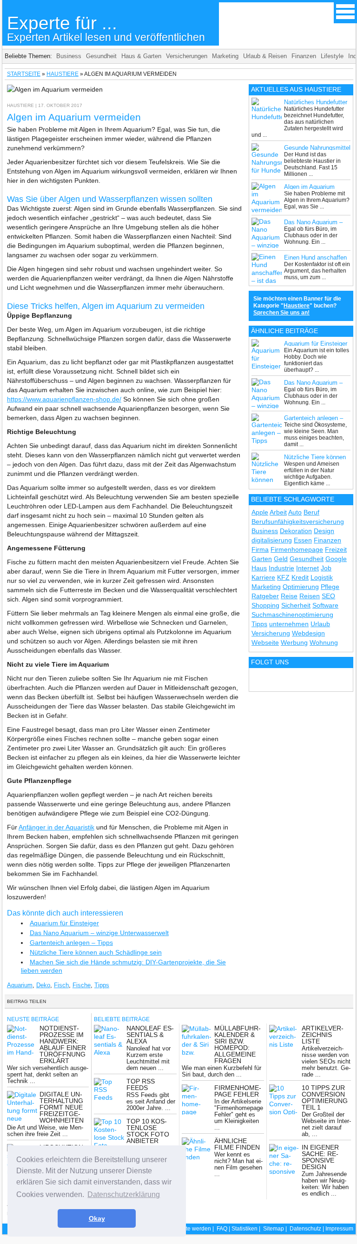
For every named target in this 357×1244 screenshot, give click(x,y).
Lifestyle (332, 56)
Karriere (263, 577)
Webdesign (308, 633)
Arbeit (278, 512)
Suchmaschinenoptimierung (292, 614)
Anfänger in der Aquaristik (56, 827)
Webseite (265, 642)
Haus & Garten (141, 56)
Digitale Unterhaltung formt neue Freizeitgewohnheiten (62, 1107)
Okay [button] (97, 1218)
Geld (281, 558)
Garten (261, 558)
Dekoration (296, 531)
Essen (303, 540)
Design (324, 531)
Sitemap (273, 1228)
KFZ (283, 577)
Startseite (23, 74)
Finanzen (303, 56)
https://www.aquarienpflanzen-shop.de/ (64, 399)
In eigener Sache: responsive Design (320, 1157)
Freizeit (336, 549)
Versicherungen (186, 56)
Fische (82, 985)
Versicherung (270, 633)
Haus (259, 568)
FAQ (222, 1228)
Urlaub (320, 624)
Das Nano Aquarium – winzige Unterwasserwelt (99, 932)
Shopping (265, 605)
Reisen (309, 596)
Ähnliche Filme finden (237, 1144)
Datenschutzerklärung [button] (123, 1194)
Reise (289, 596)
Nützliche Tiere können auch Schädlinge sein (96, 952)
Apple (259, 512)
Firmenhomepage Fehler (237, 1091)
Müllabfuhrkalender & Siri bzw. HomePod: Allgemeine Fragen (237, 1044)
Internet (307, 568)
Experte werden (191, 1228)
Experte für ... (106, 28)
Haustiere (62, 74)
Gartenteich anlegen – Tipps (71, 942)
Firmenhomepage (297, 549)
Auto (295, 512)
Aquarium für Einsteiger (64, 923)
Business (68, 56)
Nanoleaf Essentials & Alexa (150, 1034)
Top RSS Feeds (140, 1084)
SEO (328, 596)
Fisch (61, 985)
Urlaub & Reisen (265, 56)
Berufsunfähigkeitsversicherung (297, 521)
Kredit (300, 577)
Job (326, 568)
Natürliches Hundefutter (315, 102)
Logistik (322, 577)
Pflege (330, 586)
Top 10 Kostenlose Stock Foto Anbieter (147, 1130)
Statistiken (244, 1228)
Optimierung (301, 586)
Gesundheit (101, 56)
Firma (260, 549)
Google (336, 558)
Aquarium (20, 985)
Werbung (294, 642)
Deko (43, 985)
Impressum (339, 1228)
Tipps (101, 985)
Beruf (311, 512)
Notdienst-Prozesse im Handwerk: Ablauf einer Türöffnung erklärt (63, 1044)
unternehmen (289, 624)
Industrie (281, 568)
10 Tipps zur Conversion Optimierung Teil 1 (325, 1097)
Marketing (225, 56)
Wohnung (324, 642)
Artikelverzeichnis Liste (323, 1034)
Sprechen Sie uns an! (281, 312)
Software (325, 605)
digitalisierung (271, 540)
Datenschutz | (307, 1228)
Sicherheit (296, 605)
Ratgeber (265, 596)
